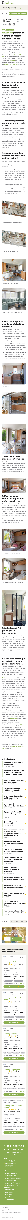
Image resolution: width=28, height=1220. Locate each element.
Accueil (2, 6)
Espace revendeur (9, 1199)
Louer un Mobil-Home (10, 1165)
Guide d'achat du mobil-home (18, 14)
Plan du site (5, 1207)
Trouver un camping (10, 1160)
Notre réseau (8, 1194)
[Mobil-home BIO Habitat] (14, 1146)
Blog (6, 1198)
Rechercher (15, 939)
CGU (3, 1211)
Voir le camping (13, 987)
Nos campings (8, 1196)
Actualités (7, 1191)
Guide (5, 1158)
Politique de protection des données (11, 1212)
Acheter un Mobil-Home (11, 1162)
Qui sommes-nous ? (10, 1189)
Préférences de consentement (10, 1214)
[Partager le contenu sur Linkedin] (14, 24)
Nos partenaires (9, 1192)
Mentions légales (6, 1209)
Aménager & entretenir (10, 1163)
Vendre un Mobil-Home (11, 1167)
